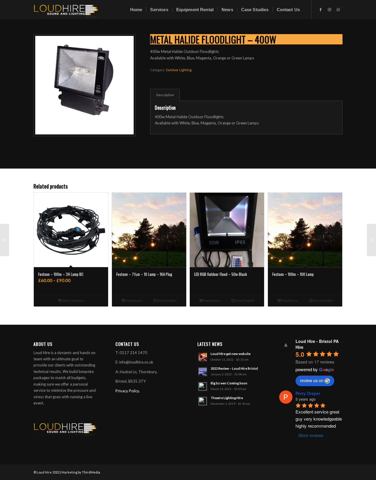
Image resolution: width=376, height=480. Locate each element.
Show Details (166, 300)
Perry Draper (308, 393)
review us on (311, 380)
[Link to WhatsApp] (338, 9)
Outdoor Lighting (179, 70)
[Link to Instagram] (329, 9)
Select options (73, 300)
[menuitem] (136, 9)
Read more (133, 300)
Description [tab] (165, 95)
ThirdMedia (91, 472)
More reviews (310, 435)
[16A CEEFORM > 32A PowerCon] (4, 240)
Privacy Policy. (127, 391)
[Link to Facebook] (320, 9)
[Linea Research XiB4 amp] (371, 240)
